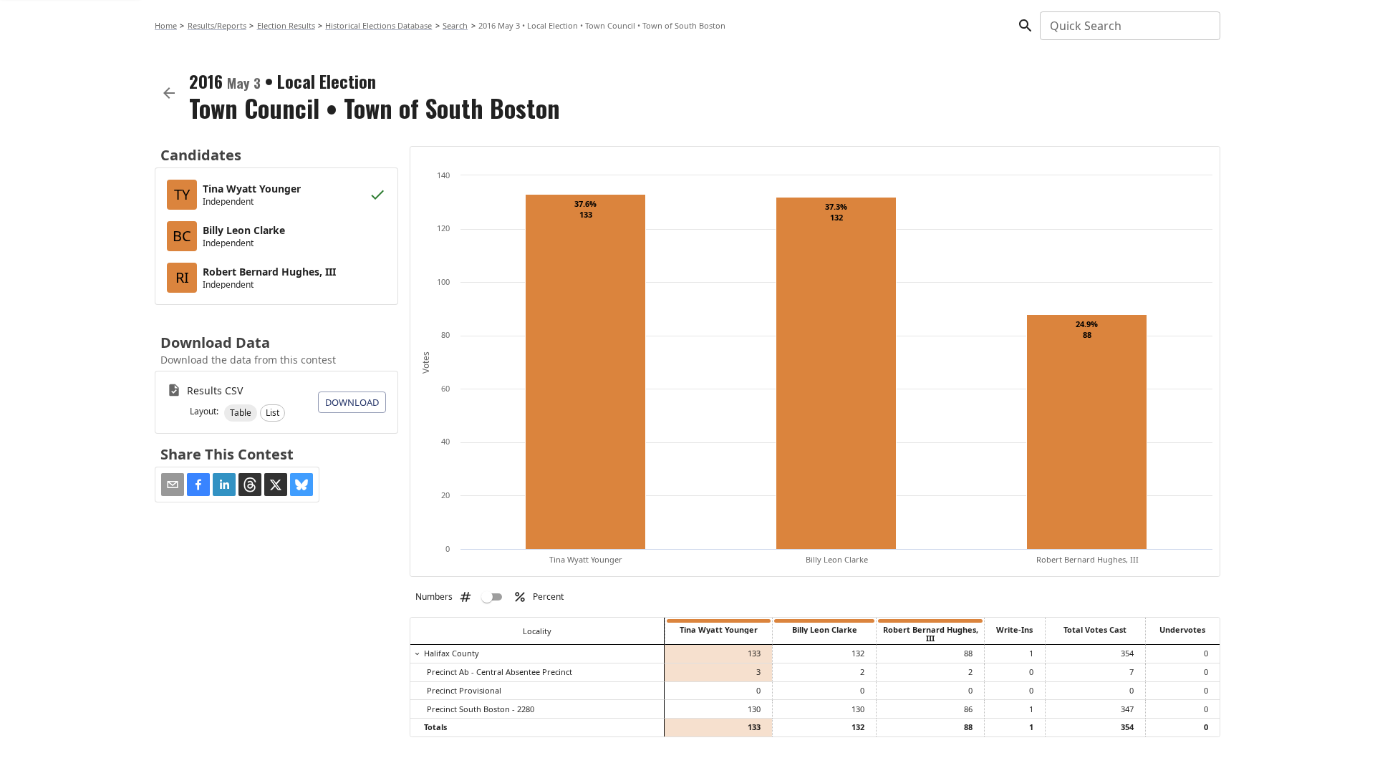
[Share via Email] (172, 484)
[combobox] (1129, 26)
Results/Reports (217, 25)
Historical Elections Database (378, 25)
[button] (240, 413)
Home (166, 25)
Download (352, 402)
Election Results (286, 25)
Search (455, 25)
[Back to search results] (169, 93)
